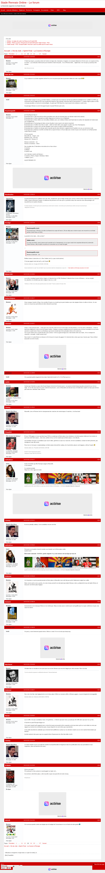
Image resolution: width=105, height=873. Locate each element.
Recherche (29, 10)
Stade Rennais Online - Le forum (20, 2)
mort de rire (9, 74)
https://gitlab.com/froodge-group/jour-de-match (78, 268)
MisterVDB (9, 274)
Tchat (52, 10)
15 (34, 54)
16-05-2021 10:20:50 (29, 274)
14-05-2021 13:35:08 (29, 110)
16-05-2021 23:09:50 (29, 715)
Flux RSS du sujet (99, 864)
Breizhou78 (9, 57)
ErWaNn (8, 765)
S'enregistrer (36, 10)
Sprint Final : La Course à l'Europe (36, 51)
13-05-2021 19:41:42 (29, 95)
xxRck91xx (9, 460)
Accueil (3, 10)
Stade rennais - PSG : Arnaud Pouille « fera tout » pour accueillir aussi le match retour (30, 44)
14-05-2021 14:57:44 (29, 222)
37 (40, 54)
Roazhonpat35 (10, 111)
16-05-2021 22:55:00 (29, 545)
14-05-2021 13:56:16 (29, 194)
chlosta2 (8, 323)
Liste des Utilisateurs (12, 10)
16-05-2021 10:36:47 (29, 298)
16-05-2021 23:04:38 (29, 664)
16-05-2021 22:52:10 (29, 432)
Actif (18, 13)
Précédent (11, 54)
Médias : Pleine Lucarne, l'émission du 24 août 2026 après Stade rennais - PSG (28, 42)
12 (25, 54)
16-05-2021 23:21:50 (29, 820)
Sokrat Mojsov (10, 298)
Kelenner (8, 576)
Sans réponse (23, 13)
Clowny (7, 407)
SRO (58, 10)
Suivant (44, 54)
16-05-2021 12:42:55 (29, 382)
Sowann (8, 602)
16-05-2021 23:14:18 (29, 740)
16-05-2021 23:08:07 (29, 690)
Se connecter (44, 10)
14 (31, 54)
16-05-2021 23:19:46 (29, 765)
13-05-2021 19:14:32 (29, 74)
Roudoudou (9, 194)
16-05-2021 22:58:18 (29, 601)
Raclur (7, 716)
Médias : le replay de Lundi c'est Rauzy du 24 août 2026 (22, 41)
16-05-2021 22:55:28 (29, 576)
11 (22, 54)
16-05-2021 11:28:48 (29, 373)
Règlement (22, 10)
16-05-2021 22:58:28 (29, 627)
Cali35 (7, 382)
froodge (8, 223)
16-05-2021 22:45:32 (29, 407)
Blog (64, 10)
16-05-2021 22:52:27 (29, 459)
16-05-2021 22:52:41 (29, 520)
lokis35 (7, 820)
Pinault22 (8, 432)
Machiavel (8, 664)
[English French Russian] (4, 868)
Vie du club (16, 51)
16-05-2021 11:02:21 (29, 323)
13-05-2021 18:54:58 (29, 56)
